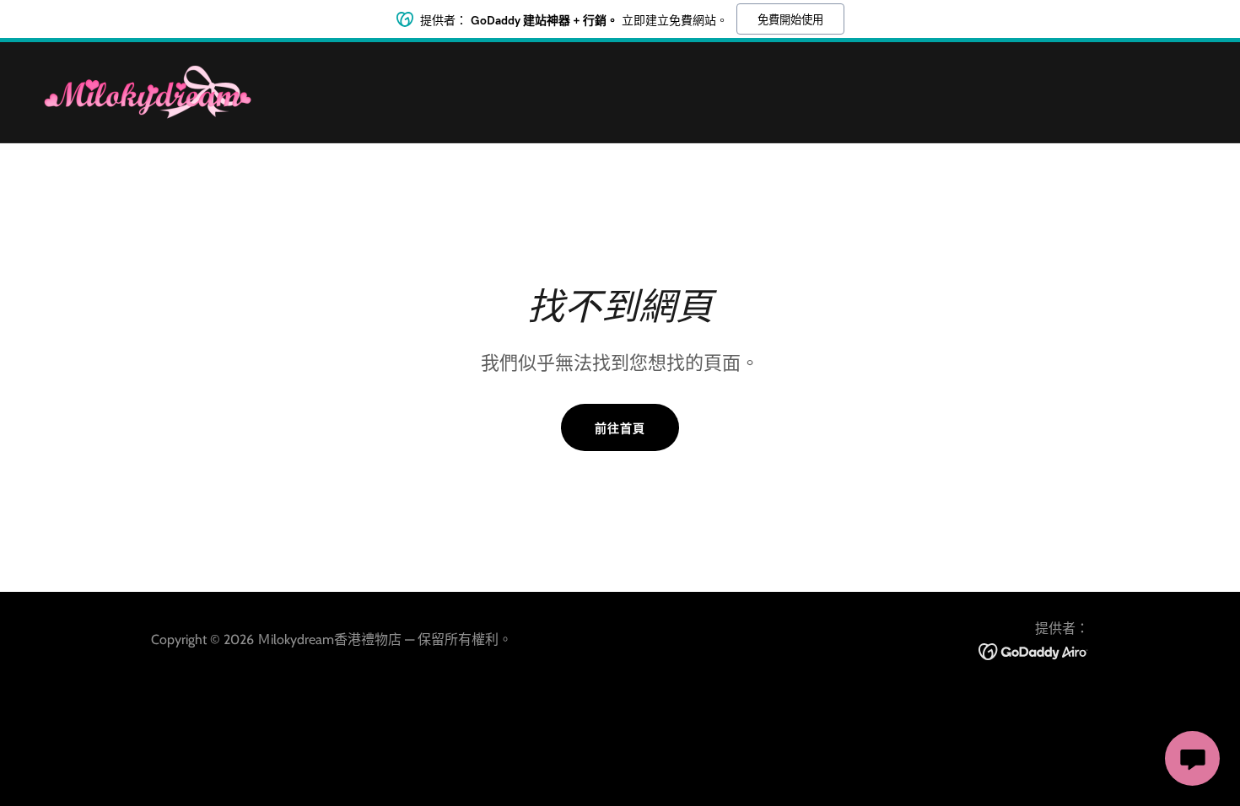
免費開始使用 (790, 19)
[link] (147, 91)
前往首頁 (620, 428)
